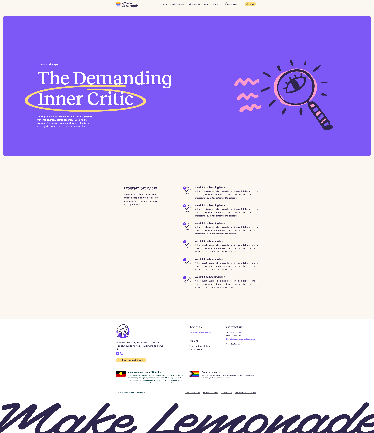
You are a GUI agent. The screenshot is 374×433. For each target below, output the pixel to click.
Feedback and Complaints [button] (245, 392)
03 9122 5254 (236, 332)
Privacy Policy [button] (226, 392)
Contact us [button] (235, 344)
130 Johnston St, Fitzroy (200, 332)
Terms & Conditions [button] (210, 392)
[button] (47, 64)
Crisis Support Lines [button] (192, 392)
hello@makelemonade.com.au (240, 339)
